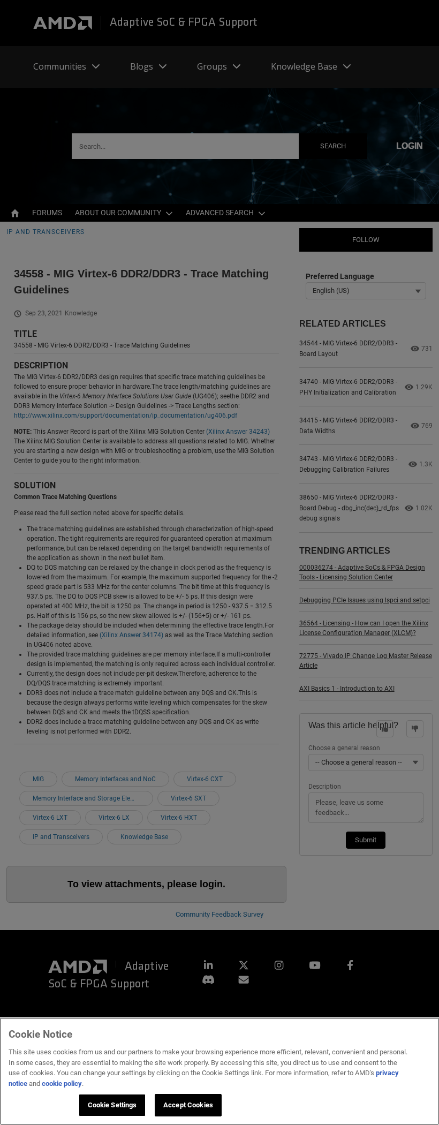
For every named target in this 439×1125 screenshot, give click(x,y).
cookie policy (62, 1083)
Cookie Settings (112, 1105)
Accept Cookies (188, 1105)
